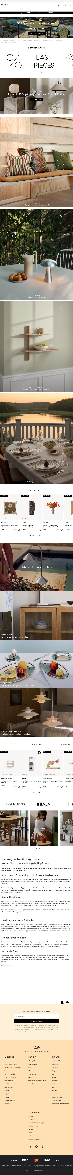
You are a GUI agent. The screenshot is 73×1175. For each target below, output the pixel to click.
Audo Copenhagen (40, 905)
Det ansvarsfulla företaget (36, 1122)
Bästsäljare (55, 1080)
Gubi (62, 901)
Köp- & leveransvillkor (10, 1084)
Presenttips (55, 1090)
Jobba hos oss (33, 1126)
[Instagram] (36, 1146)
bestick (28, 926)
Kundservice (7, 1061)
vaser (30, 903)
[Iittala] (43, 804)
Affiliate (31, 1129)
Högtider (54, 1084)
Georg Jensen (53, 959)
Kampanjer (55, 1071)
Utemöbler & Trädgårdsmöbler (37, 1080)
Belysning (30, 1071)
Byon (36, 903)
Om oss (31, 1116)
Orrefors (67, 901)
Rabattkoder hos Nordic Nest (60, 1103)
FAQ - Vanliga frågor (10, 1074)
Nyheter (54, 1077)
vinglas (43, 903)
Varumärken (55, 1064)
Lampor (21, 926)
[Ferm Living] (14, 804)
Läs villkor (36, 1033)
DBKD (45, 930)
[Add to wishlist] (15, 530)
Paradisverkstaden (17, 959)
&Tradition (61, 959)
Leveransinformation (10, 1077)
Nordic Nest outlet (34, 1139)
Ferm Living (28, 905)
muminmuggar (62, 926)
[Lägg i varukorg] (19, 530)
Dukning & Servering (34, 1061)
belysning (18, 890)
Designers (55, 1067)
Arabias (45, 926)
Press (30, 1132)
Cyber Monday (56, 1100)
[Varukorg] (66, 5)
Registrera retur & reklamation (13, 1067)
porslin (19, 903)
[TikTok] (42, 1146)
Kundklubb (7, 1071)
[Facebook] (31, 1146)
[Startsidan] (4, 5)
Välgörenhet (32, 1136)
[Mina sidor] (58, 5)
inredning (11, 890)
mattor (16, 926)
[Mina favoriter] (62, 5)
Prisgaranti (7, 1094)
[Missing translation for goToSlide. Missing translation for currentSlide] (30, 535)
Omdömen (32, 1119)
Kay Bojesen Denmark (7, 892)
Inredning (30, 1067)
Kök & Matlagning (33, 1064)
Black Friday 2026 (57, 1097)
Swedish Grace (20, 946)
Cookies (6, 1090)
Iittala (18, 892)
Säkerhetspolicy (9, 1087)
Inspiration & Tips (57, 1061)
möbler (26, 890)
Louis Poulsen (48, 890)
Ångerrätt (7, 1103)
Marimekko (7, 903)
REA (53, 1074)
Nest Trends (55, 1094)
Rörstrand (58, 890)
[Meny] (70, 5)
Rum (53, 1087)
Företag (6, 1097)
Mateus (26, 903)
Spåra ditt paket (8, 1080)
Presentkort (31, 1084)
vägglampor (28, 930)
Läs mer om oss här (7, 966)
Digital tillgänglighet (9, 1100)
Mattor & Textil (32, 1074)
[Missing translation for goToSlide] (33, 535)
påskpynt (37, 930)
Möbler (30, 1077)
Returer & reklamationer (11, 1064)
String (3, 928)
